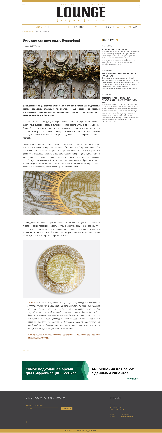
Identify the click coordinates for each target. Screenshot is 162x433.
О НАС (29, 398)
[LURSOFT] (81, 370)
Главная (38, 32)
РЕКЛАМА (38, 398)
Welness (124, 27)
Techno (78, 27)
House (53, 27)
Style (65, 27)
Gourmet (94, 27)
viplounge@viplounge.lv (128, 416)
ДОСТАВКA (60, 398)
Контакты (115, 398)
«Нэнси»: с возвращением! (114, 49)
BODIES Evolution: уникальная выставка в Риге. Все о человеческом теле (119, 100)
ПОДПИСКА (49, 398)
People (28, 27)
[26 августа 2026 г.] (81, 12)
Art (136, 27)
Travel (109, 27)
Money (41, 27)
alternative (45, 32)
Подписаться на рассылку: (34, 406)
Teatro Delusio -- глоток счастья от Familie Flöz (119, 75)
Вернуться (26, 350)
